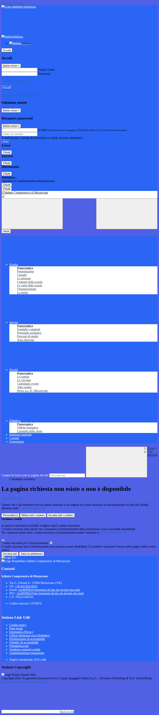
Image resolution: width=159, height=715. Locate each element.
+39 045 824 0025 (26, 586)
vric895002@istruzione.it (49, 589)
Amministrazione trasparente (26, 653)
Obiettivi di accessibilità (23, 642)
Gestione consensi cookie (24, 649)
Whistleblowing (19, 646)
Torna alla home (11, 498)
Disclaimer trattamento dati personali (24, 681)
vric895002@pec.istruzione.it (50, 593)
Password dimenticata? (15, 80)
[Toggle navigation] (32, 213)
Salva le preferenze (31, 553)
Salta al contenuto (12, 3)
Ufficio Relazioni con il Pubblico (29, 635)
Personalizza (10, 515)
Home (151, 448)
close (6, 231)
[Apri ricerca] (126, 213)
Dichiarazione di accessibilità (27, 639)
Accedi (7, 50)
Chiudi (6, 152)
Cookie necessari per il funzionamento (25, 543)
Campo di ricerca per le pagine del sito (25, 475)
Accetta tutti (60, 515)
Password (44, 73)
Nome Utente (46, 69)
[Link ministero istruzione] (19, 6)
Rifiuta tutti (33, 515)
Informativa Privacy (21, 632)
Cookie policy (18, 625)
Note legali (16, 628)
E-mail (42, 130)
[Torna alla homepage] (79, 192)
